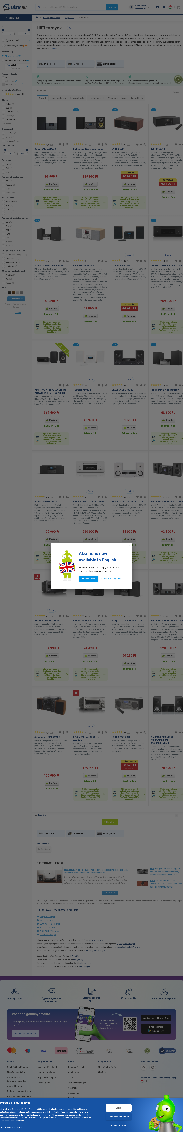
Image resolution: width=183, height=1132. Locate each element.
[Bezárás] (129, 545)
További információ (13, 1127)
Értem (119, 1108)
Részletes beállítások (119, 1117)
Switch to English (89, 579)
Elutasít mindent (118, 1125)
